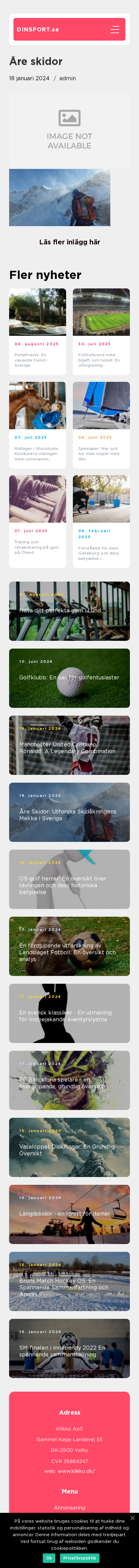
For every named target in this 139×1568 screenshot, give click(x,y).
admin (67, 78)
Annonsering (69, 1508)
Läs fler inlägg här (69, 242)
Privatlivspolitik (79, 1558)
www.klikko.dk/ (76, 1471)
